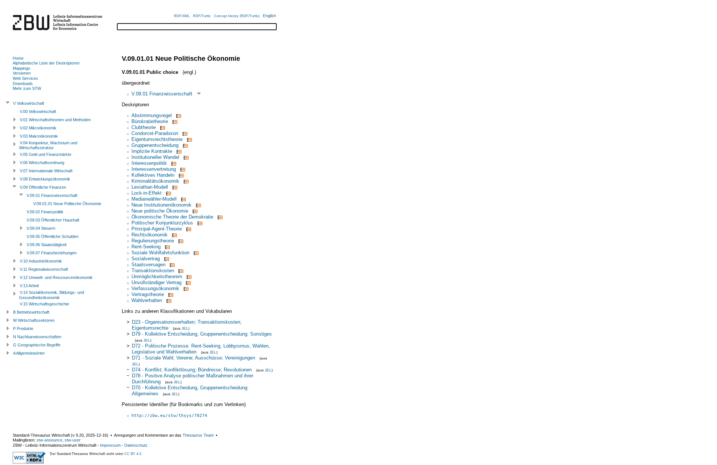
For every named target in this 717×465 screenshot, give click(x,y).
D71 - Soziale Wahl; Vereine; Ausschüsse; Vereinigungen (193, 358)
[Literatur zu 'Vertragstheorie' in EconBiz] (170, 294)
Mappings (21, 68)
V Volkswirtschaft (28, 103)
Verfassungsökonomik (155, 288)
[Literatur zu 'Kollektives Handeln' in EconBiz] (180, 175)
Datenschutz (136, 445)
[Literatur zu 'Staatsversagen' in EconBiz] (171, 264)
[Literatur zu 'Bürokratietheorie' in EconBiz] (174, 121)
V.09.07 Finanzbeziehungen (52, 253)
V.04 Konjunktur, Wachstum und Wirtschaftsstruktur (48, 145)
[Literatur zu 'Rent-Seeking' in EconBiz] (167, 246)
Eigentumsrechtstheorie (157, 139)
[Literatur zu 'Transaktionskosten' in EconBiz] (180, 270)
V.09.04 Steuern (41, 228)
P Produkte (23, 328)
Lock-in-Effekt (146, 193)
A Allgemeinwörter (29, 353)
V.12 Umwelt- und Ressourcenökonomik (56, 277)
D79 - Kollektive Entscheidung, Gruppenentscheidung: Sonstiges (202, 334)
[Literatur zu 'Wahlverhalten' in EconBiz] (168, 300)
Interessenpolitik (149, 163)
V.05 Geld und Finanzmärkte (45, 154)
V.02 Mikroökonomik (38, 128)
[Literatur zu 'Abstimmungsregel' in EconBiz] (178, 115)
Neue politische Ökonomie (159, 211)
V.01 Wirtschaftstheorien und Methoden (55, 119)
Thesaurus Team (198, 435)
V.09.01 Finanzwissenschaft (161, 94)
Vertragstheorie (147, 294)
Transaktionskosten (152, 270)
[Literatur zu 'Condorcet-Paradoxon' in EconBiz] (184, 133)
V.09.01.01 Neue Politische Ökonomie (67, 203)
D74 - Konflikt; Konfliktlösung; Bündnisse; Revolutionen (192, 370)
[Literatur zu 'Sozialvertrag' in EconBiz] (166, 258)
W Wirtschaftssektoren (34, 320)
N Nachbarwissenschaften (37, 336)
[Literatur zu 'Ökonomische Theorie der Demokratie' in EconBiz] (219, 217)
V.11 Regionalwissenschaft (44, 269)
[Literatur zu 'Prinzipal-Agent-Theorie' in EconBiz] (188, 229)
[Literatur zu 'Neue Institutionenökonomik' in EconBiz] (198, 205)
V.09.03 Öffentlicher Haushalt (53, 220)
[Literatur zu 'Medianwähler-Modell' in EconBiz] (183, 199)
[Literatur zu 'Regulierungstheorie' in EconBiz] (180, 241)
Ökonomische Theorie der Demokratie (172, 217)
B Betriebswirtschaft (31, 312)
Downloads (23, 83)
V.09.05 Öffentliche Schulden (52, 236)
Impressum (110, 445)
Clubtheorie (143, 127)
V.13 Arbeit (29, 285)
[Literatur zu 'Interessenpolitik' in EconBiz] (173, 163)
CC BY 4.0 (132, 454)
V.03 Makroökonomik (39, 136)
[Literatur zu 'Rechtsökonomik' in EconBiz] (174, 235)
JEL (184, 328)
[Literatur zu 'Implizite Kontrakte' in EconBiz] (178, 151)
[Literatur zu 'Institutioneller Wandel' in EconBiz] (185, 157)
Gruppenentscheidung (155, 145)
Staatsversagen (148, 264)
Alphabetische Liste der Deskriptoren (46, 63)
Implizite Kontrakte (151, 151)
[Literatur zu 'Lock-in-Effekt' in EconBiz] (168, 193)
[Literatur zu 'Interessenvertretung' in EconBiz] (182, 169)
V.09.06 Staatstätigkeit (46, 244)
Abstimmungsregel (151, 115)
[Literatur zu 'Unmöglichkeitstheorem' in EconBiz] (188, 276)
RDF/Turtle (202, 16)
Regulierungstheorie (152, 241)
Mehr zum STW (27, 88)
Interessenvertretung (153, 169)
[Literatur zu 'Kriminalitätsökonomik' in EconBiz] (185, 181)
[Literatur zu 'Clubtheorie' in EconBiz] (162, 127)
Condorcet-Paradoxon (154, 133)
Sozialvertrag (145, 258)
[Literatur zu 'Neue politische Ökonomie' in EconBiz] (194, 211)
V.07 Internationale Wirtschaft (46, 171)
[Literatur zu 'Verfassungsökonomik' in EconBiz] (185, 288)
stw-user (73, 440)
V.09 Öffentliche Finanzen (43, 187)
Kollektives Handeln (152, 175)
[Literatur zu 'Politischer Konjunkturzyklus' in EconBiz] (199, 223)
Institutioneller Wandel (155, 157)
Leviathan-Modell (149, 187)
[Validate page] (29, 462)
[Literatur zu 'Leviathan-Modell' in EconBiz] (174, 187)
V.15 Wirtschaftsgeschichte (44, 304)
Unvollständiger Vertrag (156, 282)
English (269, 15)
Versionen (22, 73)
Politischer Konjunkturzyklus (162, 223)
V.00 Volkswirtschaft (38, 111)
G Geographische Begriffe (36, 345)
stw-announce (49, 440)
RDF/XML (182, 16)
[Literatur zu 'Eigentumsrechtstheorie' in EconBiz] (189, 139)
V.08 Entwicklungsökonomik (45, 179)
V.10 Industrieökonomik (41, 261)
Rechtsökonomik (149, 235)
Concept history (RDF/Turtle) (237, 16)
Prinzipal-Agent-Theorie (156, 229)
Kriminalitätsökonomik (155, 181)
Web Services (25, 78)
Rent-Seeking (146, 246)
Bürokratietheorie (149, 121)
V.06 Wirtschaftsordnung (42, 162)
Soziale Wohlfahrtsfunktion (160, 252)
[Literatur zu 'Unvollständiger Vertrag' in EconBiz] (187, 282)
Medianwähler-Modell (154, 199)
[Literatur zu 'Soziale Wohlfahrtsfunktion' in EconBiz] (195, 252)
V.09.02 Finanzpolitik (45, 212)
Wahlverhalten (146, 300)
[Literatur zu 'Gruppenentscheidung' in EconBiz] (184, 145)
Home (18, 58)
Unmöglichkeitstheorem (156, 276)
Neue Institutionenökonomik (161, 205)
